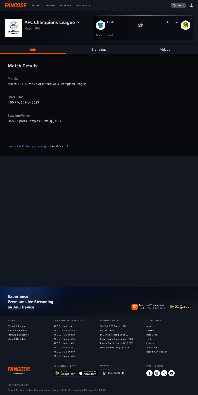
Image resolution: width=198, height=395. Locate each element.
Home (12, 146)
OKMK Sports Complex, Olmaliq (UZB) (34, 121)
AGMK (110, 22)
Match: (13, 78)
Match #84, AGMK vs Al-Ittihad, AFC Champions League (47, 84)
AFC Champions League (34, 146)
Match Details (23, 65)
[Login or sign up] (191, 5)
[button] (33, 49)
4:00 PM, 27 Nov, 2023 (23, 102)
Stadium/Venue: (19, 115)
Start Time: (16, 97)
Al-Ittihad (173, 22)
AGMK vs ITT (60, 146)
